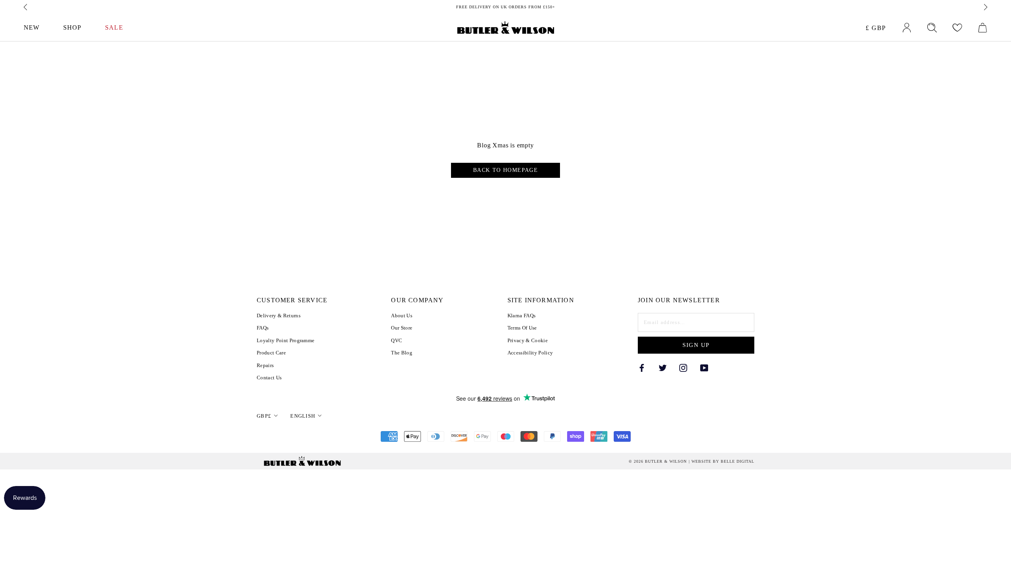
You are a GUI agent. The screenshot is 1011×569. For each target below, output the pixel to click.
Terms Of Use (522, 328)
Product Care (271, 353)
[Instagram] (683, 367)
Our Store (401, 328)
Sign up (696, 345)
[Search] (932, 27)
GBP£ (264, 416)
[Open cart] (982, 27)
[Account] (906, 27)
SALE (114, 27)
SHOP (72, 27)
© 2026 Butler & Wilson (658, 461)
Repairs (265, 365)
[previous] (26, 7)
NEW (31, 27)
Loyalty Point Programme (285, 340)
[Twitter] (663, 367)
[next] (985, 7)
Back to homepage (505, 170)
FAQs (263, 328)
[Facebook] (642, 367)
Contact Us (269, 378)
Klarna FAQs (521, 315)
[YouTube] (704, 367)
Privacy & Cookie (527, 340)
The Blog (401, 353)
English (302, 416)
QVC (396, 340)
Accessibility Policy (530, 353)
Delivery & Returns (279, 315)
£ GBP (876, 27)
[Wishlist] (957, 27)
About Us (401, 315)
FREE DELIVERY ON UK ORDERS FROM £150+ (505, 7)
